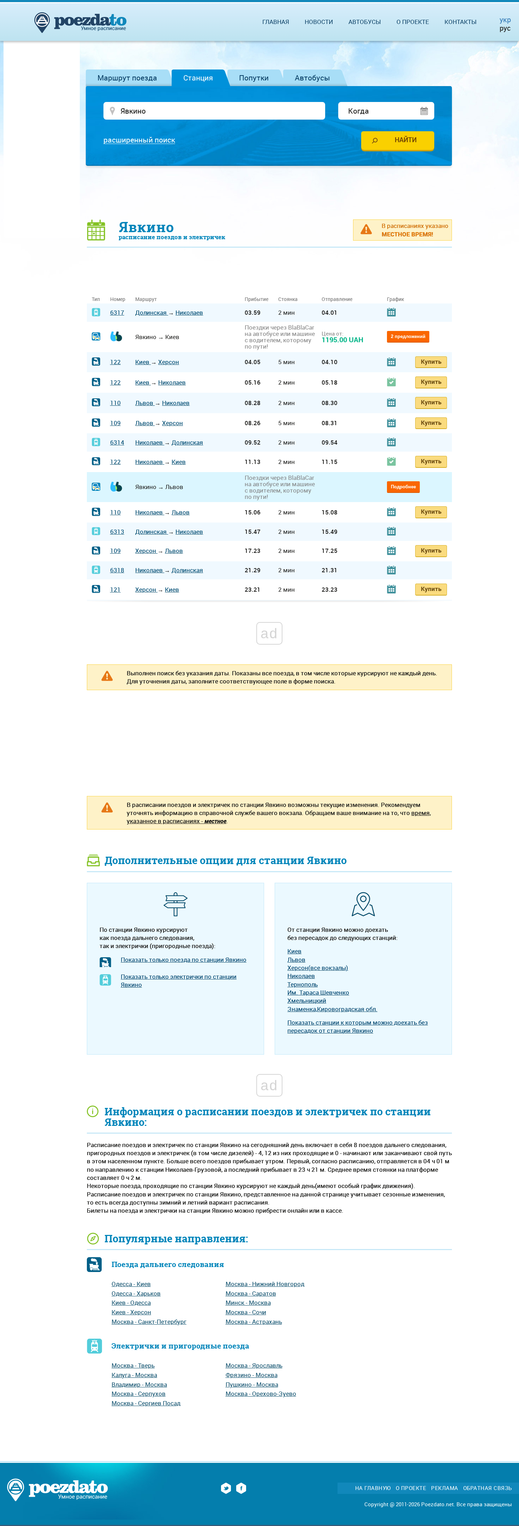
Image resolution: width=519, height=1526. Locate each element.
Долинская (151, 312)
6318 (117, 570)
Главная (275, 22)
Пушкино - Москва (252, 1384)
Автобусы (312, 78)
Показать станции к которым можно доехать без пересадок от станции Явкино (357, 1026)
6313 (117, 531)
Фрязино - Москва (252, 1375)
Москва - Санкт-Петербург (149, 1321)
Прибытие (256, 299)
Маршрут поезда (127, 78)
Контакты (461, 22)
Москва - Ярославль (254, 1365)
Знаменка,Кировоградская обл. (332, 1009)
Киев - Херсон (131, 1312)
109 (115, 423)
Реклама (444, 1488)
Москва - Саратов (251, 1293)
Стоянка (288, 299)
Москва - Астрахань (254, 1321)
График (395, 299)
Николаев (189, 312)
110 (115, 403)
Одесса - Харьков (136, 1293)
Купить (431, 361)
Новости (319, 22)
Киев (143, 362)
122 (115, 362)
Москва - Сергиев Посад (146, 1403)
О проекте (412, 22)
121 (115, 589)
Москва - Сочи (246, 1312)
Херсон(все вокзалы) (317, 968)
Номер (117, 299)
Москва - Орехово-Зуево (261, 1393)
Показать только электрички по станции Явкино (179, 980)
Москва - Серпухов (139, 1393)
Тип (96, 299)
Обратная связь (487, 1488)
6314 (117, 442)
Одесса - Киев (131, 1284)
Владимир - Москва (139, 1384)
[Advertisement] (269, 192)
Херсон (168, 362)
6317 (117, 312)
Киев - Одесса (131, 1302)
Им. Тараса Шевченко (318, 992)
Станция (198, 78)
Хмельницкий (306, 1000)
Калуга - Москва (134, 1375)
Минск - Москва (248, 1302)
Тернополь (302, 984)
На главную (373, 1488)
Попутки (254, 78)
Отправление (337, 299)
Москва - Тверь (133, 1365)
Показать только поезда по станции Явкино (183, 959)
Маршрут (146, 299)
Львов (145, 403)
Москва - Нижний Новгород (265, 1284)
